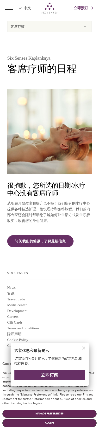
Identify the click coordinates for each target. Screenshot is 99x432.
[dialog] (49, 367)
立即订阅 (49, 375)
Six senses (49, 8)
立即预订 (81, 8)
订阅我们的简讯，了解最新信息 (40, 241)
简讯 (10, 293)
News (11, 288)
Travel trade (16, 299)
